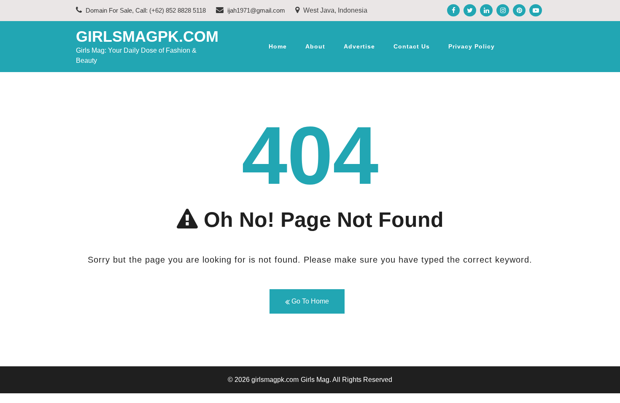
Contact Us (412, 46)
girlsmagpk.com (147, 36)
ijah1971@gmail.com (255, 10)
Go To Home (309, 301)
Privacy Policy (471, 46)
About (315, 46)
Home (278, 46)
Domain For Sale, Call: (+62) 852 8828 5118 (145, 10)
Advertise (359, 46)
